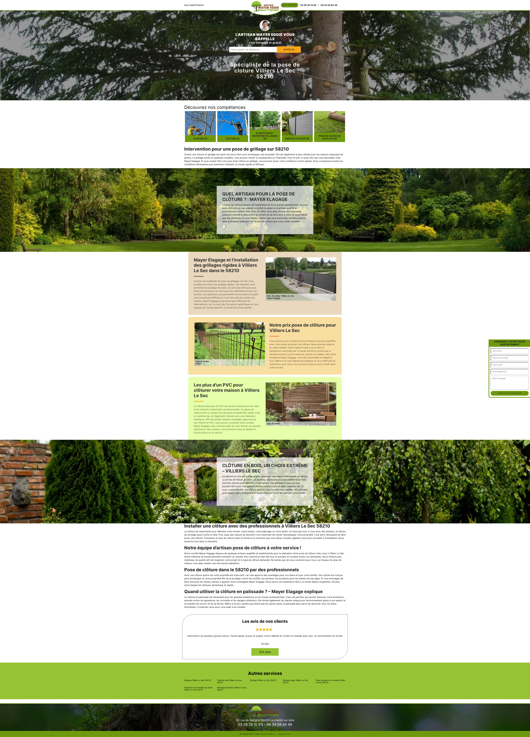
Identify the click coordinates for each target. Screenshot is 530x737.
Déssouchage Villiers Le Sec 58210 (295, 681)
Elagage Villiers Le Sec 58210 (197, 680)
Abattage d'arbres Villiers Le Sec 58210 (232, 688)
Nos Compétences (194, 5)
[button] (491, 341)
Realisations (290, 5)
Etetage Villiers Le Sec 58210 (263, 680)
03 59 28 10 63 (250, 724)
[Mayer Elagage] (265, 711)
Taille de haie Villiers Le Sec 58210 (229, 681)
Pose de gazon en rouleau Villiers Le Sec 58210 (330, 681)
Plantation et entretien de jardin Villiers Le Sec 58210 (198, 688)
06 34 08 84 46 (279, 724)
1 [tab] (223, 227)
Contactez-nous (284, 734)
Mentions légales (267, 734)
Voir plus (265, 652)
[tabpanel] (265, 208)
